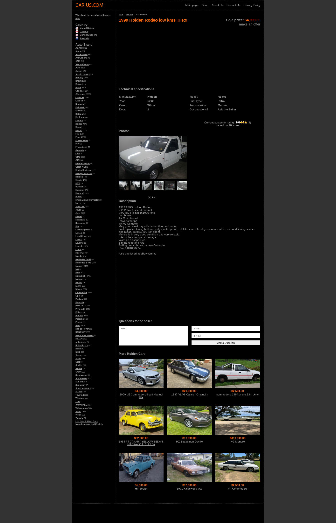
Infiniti (78, 196)
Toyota (78, 395)
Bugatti (79, 84)
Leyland (79, 243)
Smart (78, 372)
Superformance (83, 388)
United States (87, 28)
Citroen (79, 101)
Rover (78, 348)
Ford (77, 137)
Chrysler (79, 97)
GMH (77, 160)
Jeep (77, 213)
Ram (77, 325)
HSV (77, 183)
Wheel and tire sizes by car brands (92, 15)
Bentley (79, 77)
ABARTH (80, 48)
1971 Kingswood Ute (189, 488)
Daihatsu (80, 107)
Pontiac (79, 315)
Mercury (79, 266)
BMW (78, 81)
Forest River (81, 140)
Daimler (79, 110)
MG (77, 269)
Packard (79, 299)
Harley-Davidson (83, 173)
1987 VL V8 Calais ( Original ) (189, 394)
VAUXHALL (81, 405)
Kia (77, 226)
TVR (77, 401)
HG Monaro (237, 441)
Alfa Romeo (81, 54)
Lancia (78, 233)
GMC (77, 157)
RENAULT (80, 332)
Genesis (79, 150)
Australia (84, 38)
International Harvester (87, 200)
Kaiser (78, 216)
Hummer (79, 190)
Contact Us (233, 5)
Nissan (78, 289)
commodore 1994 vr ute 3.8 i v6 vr (237, 394)
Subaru (79, 381)
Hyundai (79, 193)
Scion (78, 358)
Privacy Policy (252, 5)
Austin (78, 71)
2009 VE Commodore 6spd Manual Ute (141, 396)
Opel (77, 296)
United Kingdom (88, 35)
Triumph (79, 398)
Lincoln (79, 246)
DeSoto (79, 120)
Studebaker (81, 378)
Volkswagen (81, 408)
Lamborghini (82, 229)
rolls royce (80, 342)
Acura (78, 51)
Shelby (78, 365)
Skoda (78, 368)
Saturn (78, 355)
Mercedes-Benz (83, 263)
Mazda (78, 256)
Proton (78, 322)
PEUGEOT (80, 305)
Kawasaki (80, 220)
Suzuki (78, 391)
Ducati (78, 127)
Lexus (78, 239)
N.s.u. (78, 286)
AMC (77, 61)
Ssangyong (81, 375)
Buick (78, 87)
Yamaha (79, 418)
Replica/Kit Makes (84, 335)
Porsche (79, 319)
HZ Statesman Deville (189, 441)
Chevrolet (80, 94)
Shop (205, 5)
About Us (217, 5)
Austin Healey (82, 74)
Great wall (80, 167)
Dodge (78, 124)
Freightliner (81, 147)
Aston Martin (82, 64)
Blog (77, 18)
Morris (78, 282)
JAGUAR (80, 206)
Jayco (78, 210)
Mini (77, 272)
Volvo (78, 411)
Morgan (79, 279)
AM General (81, 58)
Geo (77, 153)
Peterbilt (79, 302)
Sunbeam (80, 385)
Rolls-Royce (81, 345)
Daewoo (79, 104)
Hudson (79, 186)
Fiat (77, 134)
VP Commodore (238, 488)
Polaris (78, 312)
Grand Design (82, 163)
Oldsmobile (81, 292)
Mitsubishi (80, 276)
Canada (84, 31)
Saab (77, 352)
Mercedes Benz (83, 259)
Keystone (80, 223)
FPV (77, 144)
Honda (78, 180)
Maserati (79, 253)
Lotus (78, 249)
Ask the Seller (227, 109)
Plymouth (80, 309)
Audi (77, 67)
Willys (78, 415)
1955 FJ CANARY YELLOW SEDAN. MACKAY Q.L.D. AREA (141, 443)
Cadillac (79, 91)
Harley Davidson (83, 170)
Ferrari (78, 130)
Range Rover (82, 329)
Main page (191, 5)
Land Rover (81, 236)
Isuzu (78, 203)
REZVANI (80, 339)
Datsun (79, 114)
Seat (77, 362)
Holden (79, 177)
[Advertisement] (189, 53)
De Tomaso (81, 117)
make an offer (249, 24)
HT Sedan (141, 488)
